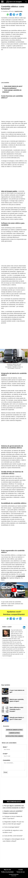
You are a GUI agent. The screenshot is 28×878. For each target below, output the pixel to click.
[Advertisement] (14, 66)
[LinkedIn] (24, 627)
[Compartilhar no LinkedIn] (20, 14)
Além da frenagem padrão (9, 191)
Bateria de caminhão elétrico (14, 729)
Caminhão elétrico (14, 732)
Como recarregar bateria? (11, 827)
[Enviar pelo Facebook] (11, 14)
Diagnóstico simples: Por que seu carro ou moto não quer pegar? (13, 823)
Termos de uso (21, 872)
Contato (20, 869)
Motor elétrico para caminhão (14, 736)
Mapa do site (7, 869)
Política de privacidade (7, 872)
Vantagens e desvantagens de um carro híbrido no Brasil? (14, 840)
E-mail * (5, 753)
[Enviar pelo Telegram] (14, 14)
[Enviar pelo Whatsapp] (8, 14)
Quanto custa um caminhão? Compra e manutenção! (13, 812)
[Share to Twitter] (17, 14)
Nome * (5, 747)
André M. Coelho (18, 11)
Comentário (6, 760)
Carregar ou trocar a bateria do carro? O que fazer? (12, 817)
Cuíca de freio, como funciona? (13, 835)
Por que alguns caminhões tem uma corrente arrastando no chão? (14, 807)
